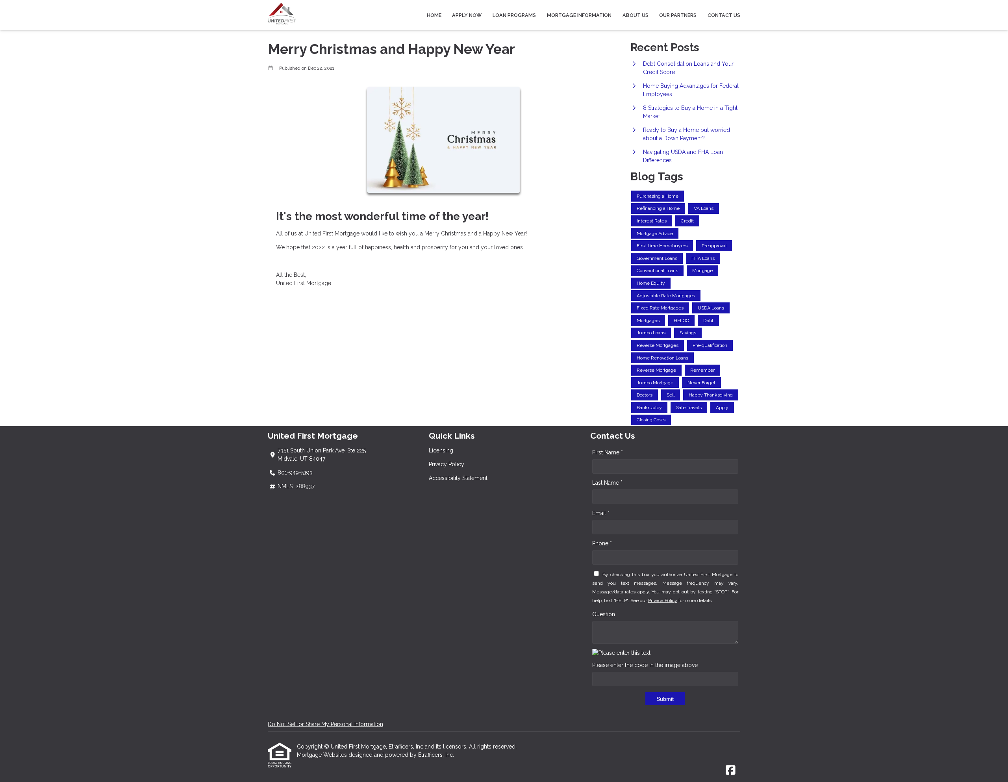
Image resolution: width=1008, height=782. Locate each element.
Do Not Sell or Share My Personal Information (325, 724)
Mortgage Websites (322, 755)
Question (603, 614)
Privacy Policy (446, 464)
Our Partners (678, 15)
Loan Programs (514, 15)
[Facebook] (730, 770)
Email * (601, 513)
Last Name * (607, 483)
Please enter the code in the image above (645, 665)
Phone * (602, 543)
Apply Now (467, 15)
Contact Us (724, 15)
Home (434, 15)
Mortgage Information (579, 15)
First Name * (607, 452)
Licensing (441, 450)
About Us (636, 15)
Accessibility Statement (458, 478)
